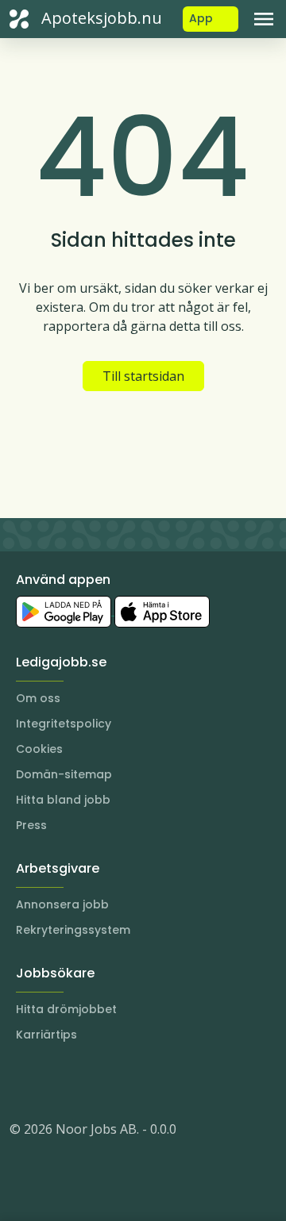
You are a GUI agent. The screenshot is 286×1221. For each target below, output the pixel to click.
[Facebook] (86, 1081)
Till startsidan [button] (143, 376)
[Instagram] (22, 1081)
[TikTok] (117, 1081)
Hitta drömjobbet (66, 1009)
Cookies (39, 749)
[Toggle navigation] (263, 19)
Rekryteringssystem (73, 930)
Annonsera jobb (62, 904)
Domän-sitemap (64, 774)
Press (31, 825)
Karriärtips (46, 1034)
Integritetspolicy (63, 723)
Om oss (38, 698)
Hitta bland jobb (63, 800)
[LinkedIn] (54, 1081)
